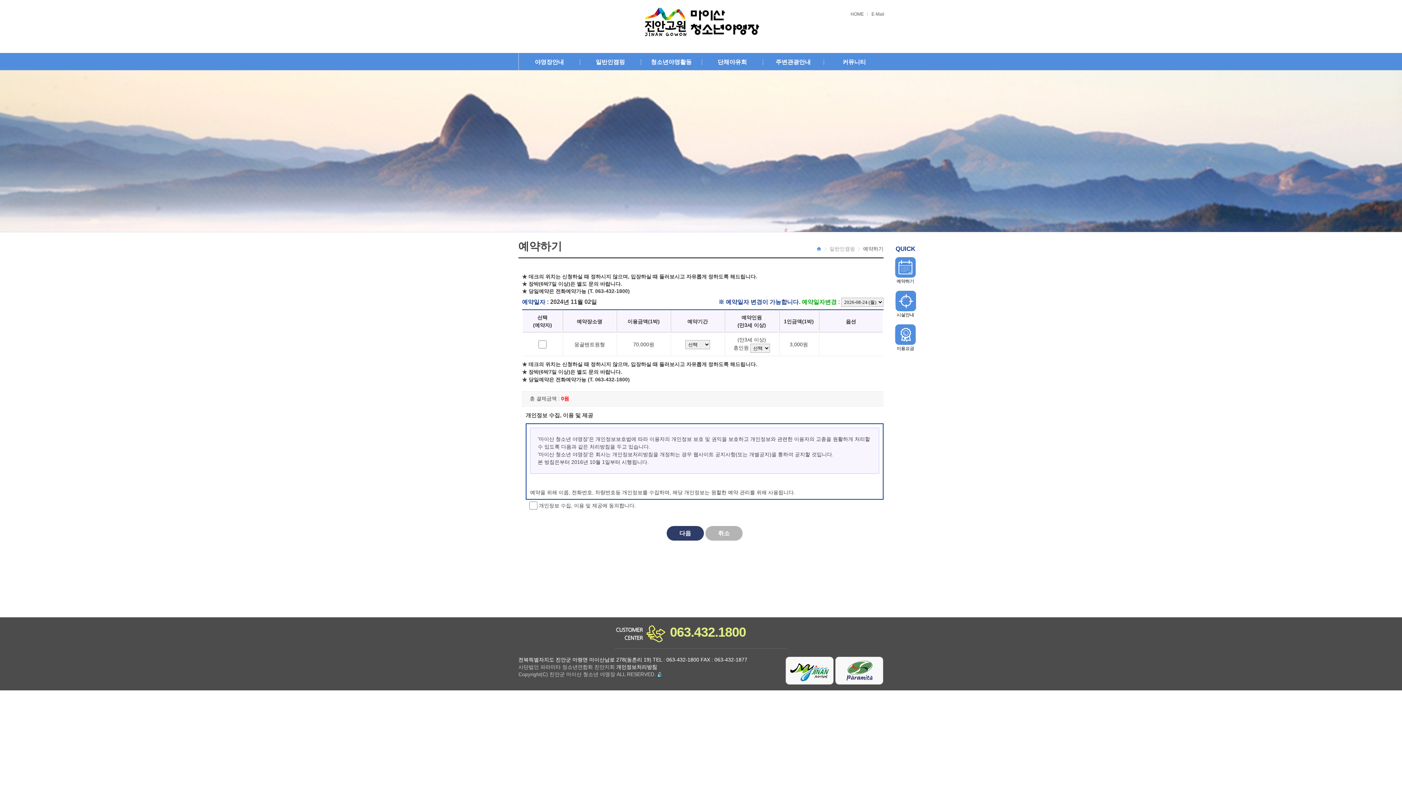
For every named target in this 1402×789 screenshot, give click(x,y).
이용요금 (905, 348)
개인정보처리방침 (636, 667)
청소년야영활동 (671, 62)
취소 (724, 533)
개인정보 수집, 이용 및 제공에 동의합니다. (586, 505)
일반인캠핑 (610, 62)
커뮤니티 (854, 62)
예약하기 (905, 281)
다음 (685, 533)
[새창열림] (810, 670)
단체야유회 (732, 62)
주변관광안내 (793, 62)
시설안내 (905, 314)
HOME (857, 14)
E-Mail (878, 14)
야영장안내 (549, 62)
